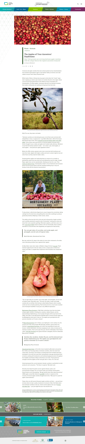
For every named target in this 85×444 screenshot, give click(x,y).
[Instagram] (65, 440)
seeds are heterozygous (28, 164)
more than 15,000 (29, 225)
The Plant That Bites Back (29, 407)
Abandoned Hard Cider (28, 349)
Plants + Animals (29, 48)
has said (55, 246)
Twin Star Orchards (31, 331)
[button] (73, 4)
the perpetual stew (58, 391)
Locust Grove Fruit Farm (33, 326)
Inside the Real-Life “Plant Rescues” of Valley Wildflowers (75, 407)
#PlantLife (27, 50)
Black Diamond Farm (29, 323)
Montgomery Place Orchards (29, 310)
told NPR (42, 374)
